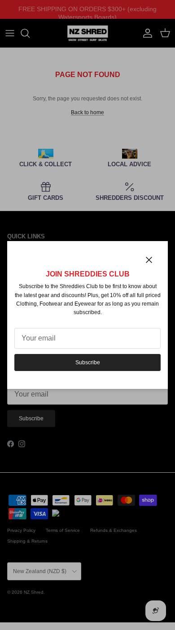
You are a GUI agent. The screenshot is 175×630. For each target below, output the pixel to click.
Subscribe (87, 362)
